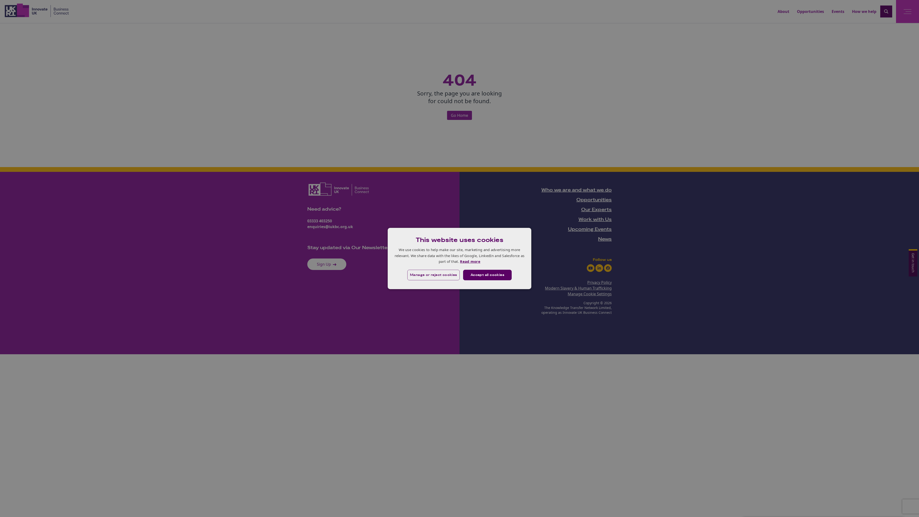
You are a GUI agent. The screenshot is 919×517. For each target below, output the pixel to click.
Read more (470, 261)
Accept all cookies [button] (487, 275)
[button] (433, 275)
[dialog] (459, 258)
